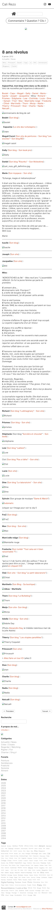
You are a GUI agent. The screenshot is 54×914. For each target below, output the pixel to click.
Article (40, 848)
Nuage (11, 877)
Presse (34, 885)
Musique (20, 875)
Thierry (5, 106)
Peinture (5, 760)
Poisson (11, 885)
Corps (9, 860)
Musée (15, 875)
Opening (33, 877)
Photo (29, 882)
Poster (21, 846)
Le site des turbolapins (24, 127)
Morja (33, 103)
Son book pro (25, 150)
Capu (25, 63)
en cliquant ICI (15, 566)
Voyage (30, 895)
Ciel (19, 858)
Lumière (38, 870)
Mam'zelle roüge (33, 101)
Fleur (18, 865)
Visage (11, 895)
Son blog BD (17, 138)
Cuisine (41, 860)
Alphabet (49, 846)
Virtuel (7, 895)
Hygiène (41, 867)
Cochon (35, 858)
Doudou (3, 863)
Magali (20, 93)
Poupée (29, 885)
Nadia (41, 106)
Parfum (15, 879)
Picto (42, 882)
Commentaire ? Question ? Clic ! (27, 20)
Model (12, 872)
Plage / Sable (4, 885)
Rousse (44, 888)
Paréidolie (9, 879)
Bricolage (34, 853)
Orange (38, 877)
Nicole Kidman (42, 875)
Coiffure (45, 858)
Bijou (24, 851)
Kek (16, 870)
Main (2, 872)
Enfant (11, 863)
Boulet (19, 63)
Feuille (48, 863)
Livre (33, 870)
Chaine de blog (14, 856)
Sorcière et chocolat (32, 434)
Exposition (18, 863)
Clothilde (33, 98)
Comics (20, 851)
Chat (30, 856)
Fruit (32, 865)
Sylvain (7, 101)
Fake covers (36, 863)
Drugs (34, 872)
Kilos (21, 870)
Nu (7, 877)
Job (20, 853)
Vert (39, 892)
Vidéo (50, 892)
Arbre (35, 848)
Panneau (3, 879)
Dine (49, 98)
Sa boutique (29, 584)
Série (16, 890)
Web (34, 895)
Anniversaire (43, 63)
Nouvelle (3, 877)
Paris (20, 879)
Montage (9, 875)
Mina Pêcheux (47, 909)
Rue (48, 888)
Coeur (40, 858)
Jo (30, 63)
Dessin (50, 860)
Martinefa (16, 103)
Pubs (39, 885)
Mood (30, 868)
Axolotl (15, 851)
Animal (10, 848)
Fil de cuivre (4, 865)
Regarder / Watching (10, 747)
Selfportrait (5, 851)
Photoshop (36, 882)
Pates (38, 879)
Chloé (7, 103)
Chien (6, 858)
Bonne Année (4, 853)
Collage (3, 860)
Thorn (25, 103)
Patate (34, 879)
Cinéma (29, 858)
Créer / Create (8, 744)
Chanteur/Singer (23, 856)
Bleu (32, 851)
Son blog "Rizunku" (18, 161)
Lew (25, 98)
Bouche (11, 853)
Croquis (36, 860)
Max (21, 101)
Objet (15, 877)
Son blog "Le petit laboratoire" (31, 573)
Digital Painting (7, 882)
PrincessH (11, 63)
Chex (2, 858)
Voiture (24, 895)
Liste (29, 870)
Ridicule (30, 888)
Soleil (26, 890)
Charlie (14, 66)
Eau (7, 863)
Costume (15, 860)
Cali (48, 853)
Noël (48, 875)
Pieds (46, 882)
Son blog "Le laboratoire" (19, 482)
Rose (34, 888)
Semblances (7, 763)
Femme (43, 863)
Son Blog (17, 584)
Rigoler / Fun (7, 749)
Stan (24, 106)
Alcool (36, 845)
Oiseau (23, 877)
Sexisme (5, 768)
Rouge (39, 888)
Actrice (15, 846)
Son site (27, 173)
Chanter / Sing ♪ (9, 752)
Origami (50, 877)
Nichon (36, 875)
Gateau (42, 865)
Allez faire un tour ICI (14, 658)
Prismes (6, 98)
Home (20, 867)
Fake (24, 863)
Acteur (9, 846)
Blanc (28, 851)
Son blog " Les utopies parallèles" (26, 637)
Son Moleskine (36, 161)
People (24, 882)
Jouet (12, 870)
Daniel (35, 93)
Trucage (14, 892)
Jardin (2, 870)
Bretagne (28, 853)
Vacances (23, 892)
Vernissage (30, 892)
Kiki (35, 63)
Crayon (31, 860)
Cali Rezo (9, 4)
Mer (38, 872)
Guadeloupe (13, 867)
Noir (52, 875)
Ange (6, 848)
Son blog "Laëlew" (16, 448)
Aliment (4, 770)
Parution (25, 879)
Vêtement (44, 892)
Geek (46, 865)
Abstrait (3, 846)
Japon (50, 867)
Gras (2, 867)
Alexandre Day (16, 628)
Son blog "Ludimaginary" (22, 411)
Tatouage (8, 892)
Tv (18, 892)
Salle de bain (4, 890)
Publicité (5, 765)
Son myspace (15, 173)
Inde (46, 867)
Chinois (11, 858)
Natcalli (6, 108)
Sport (43, 890)
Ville (2, 895)
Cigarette (23, 858)
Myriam (26, 875)
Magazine (45, 870)
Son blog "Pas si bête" (17, 459)
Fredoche (46, 101)
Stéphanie (17, 98)
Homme (25, 867)
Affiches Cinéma (28, 845)
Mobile (47, 872)
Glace (49, 865)
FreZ (14, 101)
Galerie (36, 865)
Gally (28, 93)
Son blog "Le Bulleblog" (20, 596)
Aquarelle (31, 848)
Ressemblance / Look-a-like (14, 888)
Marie (43, 93)
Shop (23, 853)
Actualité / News (9, 59)
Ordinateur (44, 877)
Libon (25, 870)
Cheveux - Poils (44, 856)
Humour (36, 867)
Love (2, 848)
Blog (35, 851)
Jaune (7, 870)
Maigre (50, 870)
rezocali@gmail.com (23, 907)
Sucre (47, 890)
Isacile (5, 96)
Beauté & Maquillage (26, 872)
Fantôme (29, 863)
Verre (35, 892)
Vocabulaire (18, 895)
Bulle (40, 853)
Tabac (2, 892)
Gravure (7, 867)
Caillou (44, 853)
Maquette (17, 872)
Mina (4, 63)
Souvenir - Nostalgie (34, 890)
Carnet (7, 856)
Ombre (28, 877)
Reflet (44, 885)
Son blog (14, 117)
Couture (25, 860)
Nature (31, 875)
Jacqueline (24, 96)
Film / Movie (12, 865)
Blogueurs (6, 66)
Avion (11, 851)
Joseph (13, 96)
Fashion (3, 875)
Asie (44, 848)
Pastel (30, 879)
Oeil (19, 877)
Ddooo (45, 860)
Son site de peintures (26, 136)
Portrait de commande (20, 885)
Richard (41, 96)
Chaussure (36, 856)
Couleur (20, 860)
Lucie (42, 98)
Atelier (48, 848)
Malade (7, 872)
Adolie (40, 103)
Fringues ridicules (25, 865)
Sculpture (11, 890)
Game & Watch (41, 498)
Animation (17, 848)
